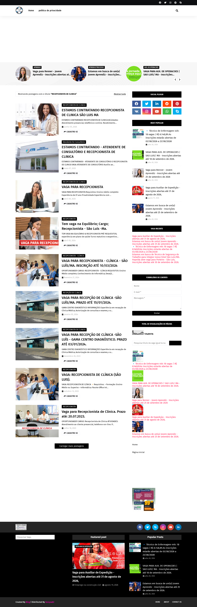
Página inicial (138, 452)
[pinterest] (175, 2)
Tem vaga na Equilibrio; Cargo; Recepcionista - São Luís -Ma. (85, 226)
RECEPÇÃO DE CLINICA (72, 293)
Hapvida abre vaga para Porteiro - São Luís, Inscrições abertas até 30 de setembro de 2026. (155, 261)
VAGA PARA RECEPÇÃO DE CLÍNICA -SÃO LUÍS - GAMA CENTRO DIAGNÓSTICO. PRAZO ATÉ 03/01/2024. (94, 339)
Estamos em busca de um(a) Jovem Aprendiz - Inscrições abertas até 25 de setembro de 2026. (57, 73)
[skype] (180, 2)
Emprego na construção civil (88, 585)
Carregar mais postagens (71, 446)
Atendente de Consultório (74, 142)
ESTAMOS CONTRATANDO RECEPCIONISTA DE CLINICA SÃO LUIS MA (93, 112)
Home (135, 444)
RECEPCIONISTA (69, 219)
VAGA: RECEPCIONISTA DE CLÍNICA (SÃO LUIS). (91, 377)
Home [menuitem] (31, 10)
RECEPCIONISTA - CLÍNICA (73, 256)
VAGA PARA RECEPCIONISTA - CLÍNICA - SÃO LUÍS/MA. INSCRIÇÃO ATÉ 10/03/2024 (95, 263)
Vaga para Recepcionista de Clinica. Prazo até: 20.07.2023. (94, 414)
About (166, 602)
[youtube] (157, 111)
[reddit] (167, 104)
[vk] (136, 111)
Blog (28, 602)
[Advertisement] (98, 39)
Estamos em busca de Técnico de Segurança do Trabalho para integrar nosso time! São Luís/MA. (156, 255)
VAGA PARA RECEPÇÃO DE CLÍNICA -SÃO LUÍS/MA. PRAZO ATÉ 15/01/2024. (91, 300)
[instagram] (170, 2)
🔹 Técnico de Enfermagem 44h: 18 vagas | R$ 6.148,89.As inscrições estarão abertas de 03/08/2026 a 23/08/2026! (169, 73)
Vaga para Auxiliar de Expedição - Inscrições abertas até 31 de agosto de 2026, (163, 191)
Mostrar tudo (120, 94)
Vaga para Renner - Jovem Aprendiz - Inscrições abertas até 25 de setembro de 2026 (163, 173)
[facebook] (160, 2)
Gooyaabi (49, 602)
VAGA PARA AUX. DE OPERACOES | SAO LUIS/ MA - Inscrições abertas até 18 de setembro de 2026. (114, 73)
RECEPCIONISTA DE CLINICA (74, 105)
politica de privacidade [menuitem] (50, 10)
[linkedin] (157, 104)
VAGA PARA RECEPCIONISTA (82, 187)
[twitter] (165, 2)
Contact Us (176, 602)
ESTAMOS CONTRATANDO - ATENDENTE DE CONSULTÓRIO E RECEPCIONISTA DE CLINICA (94, 152)
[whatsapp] (167, 111)
